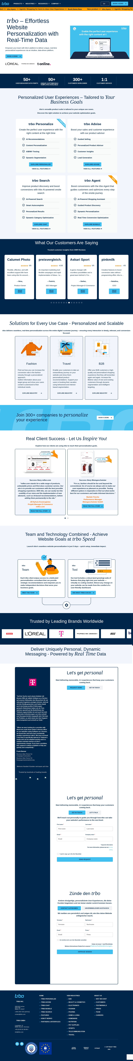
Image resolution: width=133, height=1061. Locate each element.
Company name (90, 834)
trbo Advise (46, 1002)
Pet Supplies (74, 1025)
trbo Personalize (48, 999)
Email (59, 834)
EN (104, 4)
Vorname (60, 920)
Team (98, 1012)
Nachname (88, 920)
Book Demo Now (20, 9)
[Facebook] (22, 1044)
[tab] (76, 688)
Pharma (72, 1012)
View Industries (73, 995)
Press (98, 1008)
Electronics (74, 1005)
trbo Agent (51, 9)
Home (41, 995)
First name (60, 824)
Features (45, 1015)
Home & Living (74, 1015)
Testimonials (101, 1005)
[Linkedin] (17, 1044)
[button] (51, 302)
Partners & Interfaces (50, 1022)
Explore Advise (92, 164)
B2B (70, 999)
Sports (72, 1028)
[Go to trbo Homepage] (5, 3)
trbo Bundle (46, 1008)
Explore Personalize (41, 164)
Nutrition (73, 1022)
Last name (88, 824)
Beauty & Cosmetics (77, 1002)
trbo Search (46, 1012)
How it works (46, 1018)
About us (98, 995)
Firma (87, 930)
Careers (99, 1015)
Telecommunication (77, 1031)
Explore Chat (40, 224)
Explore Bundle (92, 224)
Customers (100, 1002)
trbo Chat (45, 1005)
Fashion (72, 1008)
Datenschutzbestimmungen (101, 946)
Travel (71, 1035)
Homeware (73, 1018)
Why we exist (101, 999)
